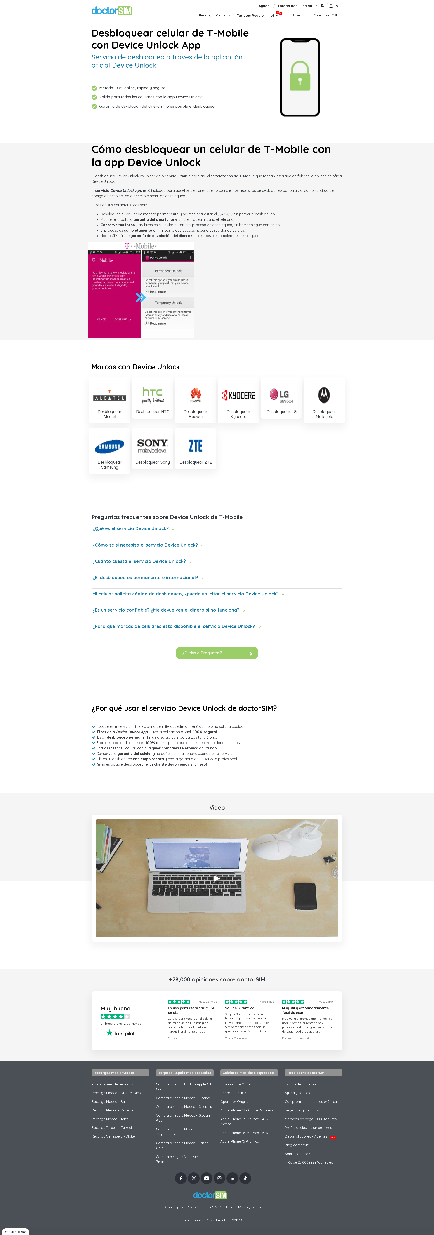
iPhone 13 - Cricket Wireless (247, 1110)
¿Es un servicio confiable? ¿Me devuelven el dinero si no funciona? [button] (165, 610)
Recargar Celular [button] (213, 15)
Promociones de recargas (112, 1084)
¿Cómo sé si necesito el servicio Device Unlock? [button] (145, 545)
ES (336, 6)
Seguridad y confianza (302, 1110)
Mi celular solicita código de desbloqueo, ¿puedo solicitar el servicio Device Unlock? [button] (185, 593)
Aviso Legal (215, 1220)
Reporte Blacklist (233, 1093)
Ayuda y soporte (298, 1093)
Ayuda (264, 6)
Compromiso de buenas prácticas (312, 1101)
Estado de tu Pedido (295, 6)
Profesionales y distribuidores (308, 1127)
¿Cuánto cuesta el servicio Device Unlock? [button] (139, 561)
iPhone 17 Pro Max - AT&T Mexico (245, 1121)
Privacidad (193, 1220)
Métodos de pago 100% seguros (311, 1119)
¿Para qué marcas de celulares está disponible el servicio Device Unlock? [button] (173, 626)
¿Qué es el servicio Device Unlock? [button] (130, 528)
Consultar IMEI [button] (325, 15)
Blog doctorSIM (297, 1145)
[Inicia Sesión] (322, 6)
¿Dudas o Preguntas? (202, 652)
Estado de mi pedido (301, 1084)
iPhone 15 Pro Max (239, 1141)
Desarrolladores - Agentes (310, 1136)
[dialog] (15, 1231)
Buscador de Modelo (237, 1084)
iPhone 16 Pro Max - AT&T (245, 1133)
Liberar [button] (299, 15)
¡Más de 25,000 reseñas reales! (309, 1162)
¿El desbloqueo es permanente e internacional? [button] (145, 577)
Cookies (236, 1220)
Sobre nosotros (297, 1154)
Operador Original (234, 1101)
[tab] (217, 527)
